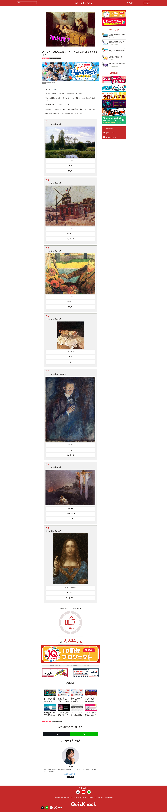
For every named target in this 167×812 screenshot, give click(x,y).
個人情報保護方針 (66, 797)
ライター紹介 (109, 128)
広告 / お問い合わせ (111, 137)
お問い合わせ (109, 797)
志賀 (53, 89)
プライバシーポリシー (80, 797)
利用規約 (57, 797)
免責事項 (91, 797)
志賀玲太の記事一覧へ (70, 774)
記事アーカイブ (110, 133)
